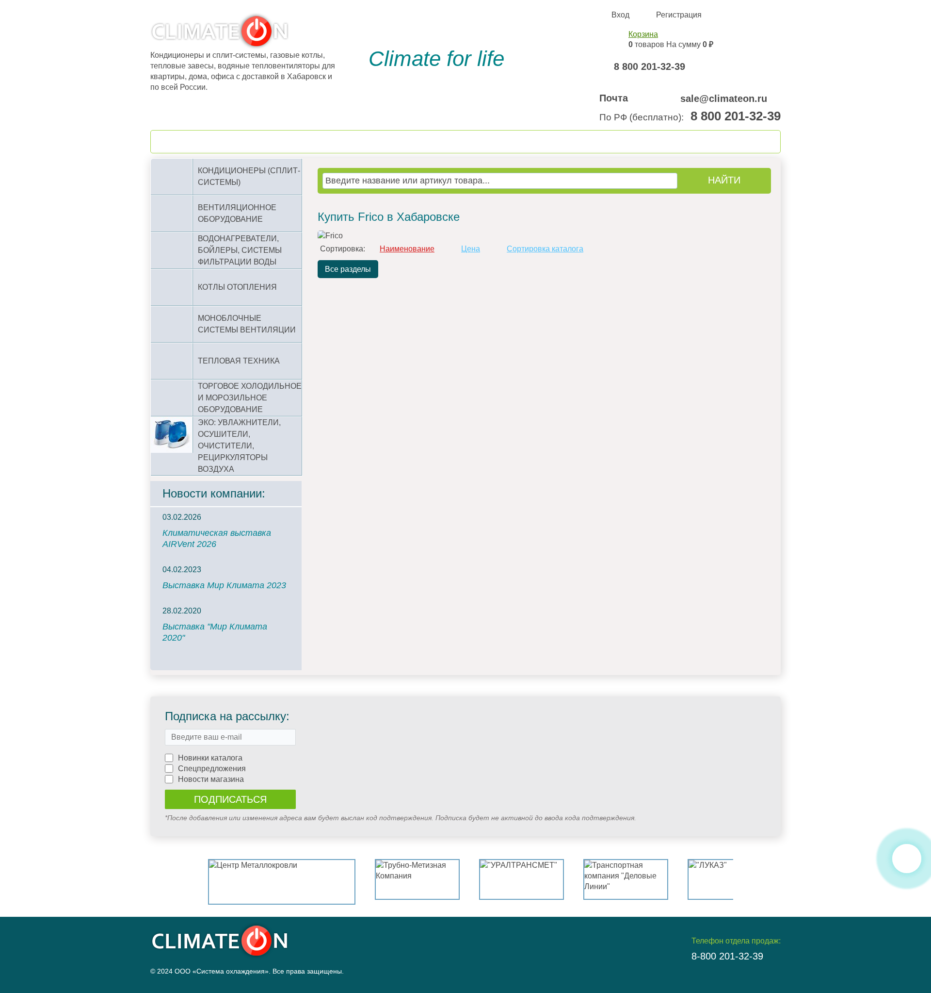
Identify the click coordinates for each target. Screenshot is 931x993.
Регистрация (679, 15)
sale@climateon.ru (723, 98)
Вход (620, 15)
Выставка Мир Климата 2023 (224, 585)
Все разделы (348, 269)
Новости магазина (211, 779)
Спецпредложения (212, 768)
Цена (470, 249)
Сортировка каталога (545, 249)
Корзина (643, 34)
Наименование (407, 249)
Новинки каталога (210, 758)
